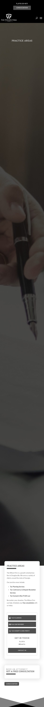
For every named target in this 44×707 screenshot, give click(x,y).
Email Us (22, 644)
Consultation (22, 8)
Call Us (22, 641)
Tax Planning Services (17, 587)
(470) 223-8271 (22, 3)
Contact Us (22, 650)
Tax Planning (16, 618)
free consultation (28, 603)
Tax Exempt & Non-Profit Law (20, 596)
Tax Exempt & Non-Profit (20, 631)
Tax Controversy (17, 624)
